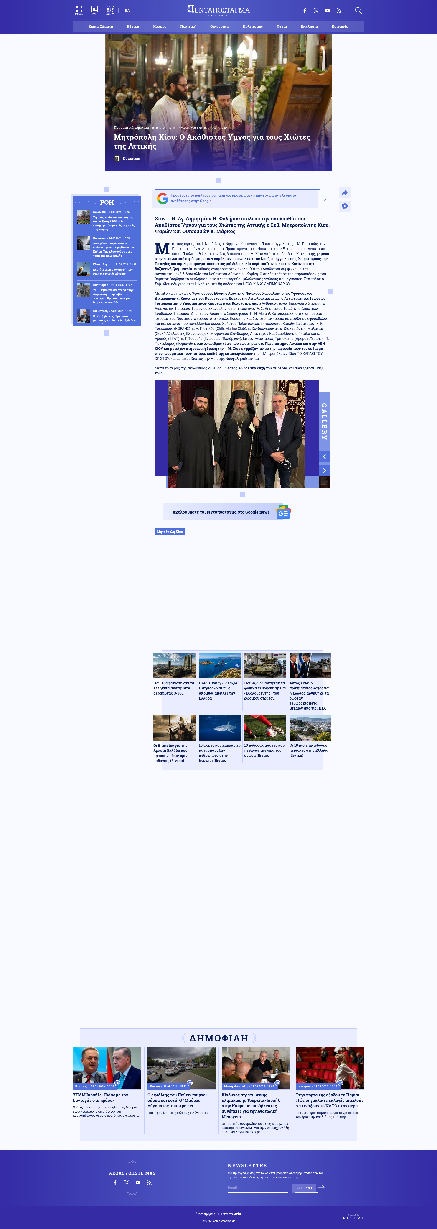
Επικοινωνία (231, 1214)
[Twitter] (316, 10)
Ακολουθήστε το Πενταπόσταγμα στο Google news (221, 512)
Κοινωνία (340, 26)
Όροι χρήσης (205, 1214)
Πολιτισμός (253, 26)
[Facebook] (304, 10)
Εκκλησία (309, 26)
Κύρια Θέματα (101, 26)
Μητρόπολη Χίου (170, 531)
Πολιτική (188, 26)
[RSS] (339, 10)
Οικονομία (219, 26)
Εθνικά (133, 26)
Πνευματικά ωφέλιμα (131, 127)
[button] (324, 456)
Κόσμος (159, 26)
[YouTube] (327, 10)
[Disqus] (242, 840)
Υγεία (282, 26)
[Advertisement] (242, 597)
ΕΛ (127, 10)
